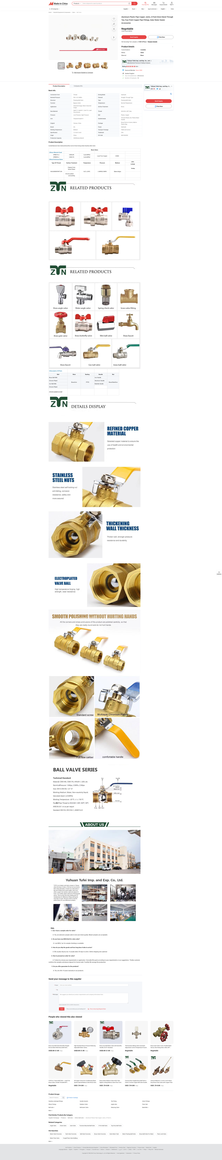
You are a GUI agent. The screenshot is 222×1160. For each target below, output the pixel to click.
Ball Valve (79, 12)
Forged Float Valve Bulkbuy (70, 1138)
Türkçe (144, 1149)
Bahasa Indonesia (159, 1149)
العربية (120, 1149)
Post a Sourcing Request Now (97, 1009)
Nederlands (114, 1149)
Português (82, 1149)
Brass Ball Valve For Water (146, 1134)
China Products (77, 1147)
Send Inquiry (134, 37)
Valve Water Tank (114, 1134)
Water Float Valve (54, 1138)
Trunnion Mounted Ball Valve (87, 1125)
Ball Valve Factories (85, 1134)
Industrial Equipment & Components (61, 12)
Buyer (133, 9)
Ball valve (51, 1107)
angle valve (114, 1104)
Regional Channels (131, 1147)
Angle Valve (53, 1125)
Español (76, 1149)
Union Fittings (146, 1101)
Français (88, 1149)
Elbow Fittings (52, 1104)
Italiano (102, 1149)
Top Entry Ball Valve (116, 1125)
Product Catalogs (73, 1097)
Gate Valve (73, 1125)
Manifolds (145, 1107)
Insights (155, 1147)
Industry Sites (122, 1147)
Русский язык (95, 1149)
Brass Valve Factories (100, 1134)
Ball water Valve (84, 1107)
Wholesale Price (113, 1147)
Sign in (171, 4)
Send (61, 1009)
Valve (73, 12)
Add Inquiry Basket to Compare (83, 73)
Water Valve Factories (56, 1134)
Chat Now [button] (162, 37)
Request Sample (152, 42)
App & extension (152, 9)
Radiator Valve (84, 1104)
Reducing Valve (115, 1107)
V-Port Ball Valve (102, 1125)
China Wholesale (104, 1147)
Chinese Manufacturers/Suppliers (90, 1147)
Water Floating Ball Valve (129, 1134)
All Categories (54, 9)
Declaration (129, 1153)
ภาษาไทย (139, 1149)
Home (50, 12)
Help (142, 9)
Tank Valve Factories (70, 1134)
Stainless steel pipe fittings (56, 1101)
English (70, 1149)
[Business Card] (171, 94)
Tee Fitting (114, 1101)
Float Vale (145, 1104)
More (50, 1141)
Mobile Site (148, 1147)
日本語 (130, 1149)
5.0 (152, 89)
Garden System (84, 1101)
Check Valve (63, 1125)
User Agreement (120, 1153)
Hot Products (68, 1147)
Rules (172, 9)
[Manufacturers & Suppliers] (58, 3)
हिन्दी (134, 1149)
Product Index (141, 1147)
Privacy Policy (136, 1153)
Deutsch (108, 1149)
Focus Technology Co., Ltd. (99, 1153)
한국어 (125, 1149)
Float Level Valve (161, 1134)
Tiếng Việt (150, 1149)
